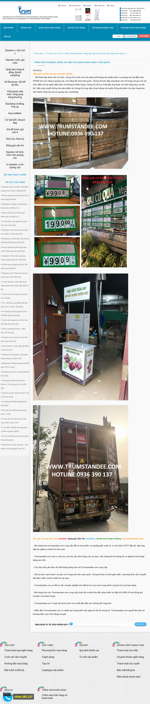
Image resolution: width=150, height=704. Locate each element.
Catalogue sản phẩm (53, 670)
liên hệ (7, 36)
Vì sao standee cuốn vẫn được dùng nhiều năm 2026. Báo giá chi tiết (14, 285)
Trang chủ (26, 27)
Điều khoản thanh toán (128, 676)
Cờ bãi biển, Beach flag (15, 121)
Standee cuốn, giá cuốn (15, 61)
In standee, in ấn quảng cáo (15, 166)
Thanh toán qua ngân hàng (18, 650)
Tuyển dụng (48, 657)
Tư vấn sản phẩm (88, 657)
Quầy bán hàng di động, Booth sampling (15, 72)
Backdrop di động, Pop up (15, 105)
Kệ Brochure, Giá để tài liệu (14, 83)
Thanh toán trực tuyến (128, 663)
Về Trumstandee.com (103, 27)
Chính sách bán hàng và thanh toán (54, 696)
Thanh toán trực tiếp (127, 650)
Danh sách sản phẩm (49, 27)
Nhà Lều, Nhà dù (15, 139)
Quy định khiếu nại (89, 650)
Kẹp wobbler (15, 113)
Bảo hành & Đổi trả (14, 670)
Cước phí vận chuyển (15, 657)
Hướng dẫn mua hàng (16, 663)
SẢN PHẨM (8, 27)
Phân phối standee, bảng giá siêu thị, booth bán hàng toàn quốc (95, 53)
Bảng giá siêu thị (15, 145)
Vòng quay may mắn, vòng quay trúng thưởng (15, 94)
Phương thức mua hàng (133, 27)
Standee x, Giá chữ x (15, 52)
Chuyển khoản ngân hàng (130, 657)
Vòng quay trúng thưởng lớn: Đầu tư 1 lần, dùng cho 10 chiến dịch (13, 384)
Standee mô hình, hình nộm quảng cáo (15, 155)
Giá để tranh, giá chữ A (15, 131)
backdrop (90, 538)
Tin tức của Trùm (76, 27)
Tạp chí (46, 663)
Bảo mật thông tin (126, 670)
